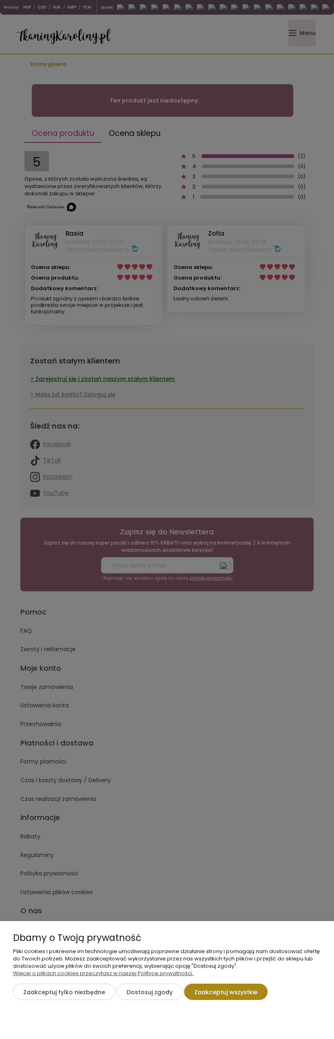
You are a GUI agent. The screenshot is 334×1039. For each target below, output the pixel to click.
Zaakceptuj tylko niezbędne (64, 992)
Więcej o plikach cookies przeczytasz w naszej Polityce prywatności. (103, 973)
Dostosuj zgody (150, 992)
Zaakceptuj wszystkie (225, 992)
